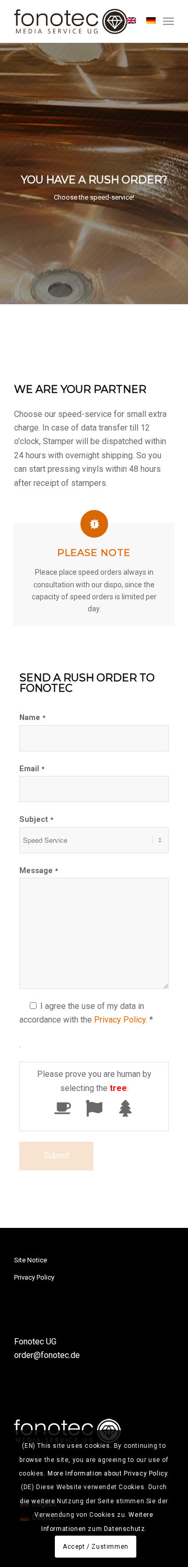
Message (38, 870)
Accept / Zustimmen (95, 1546)
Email (31, 768)
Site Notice (30, 1260)
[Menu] (168, 21)
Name (32, 717)
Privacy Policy (120, 1020)
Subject (36, 819)
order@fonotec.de (47, 1355)
